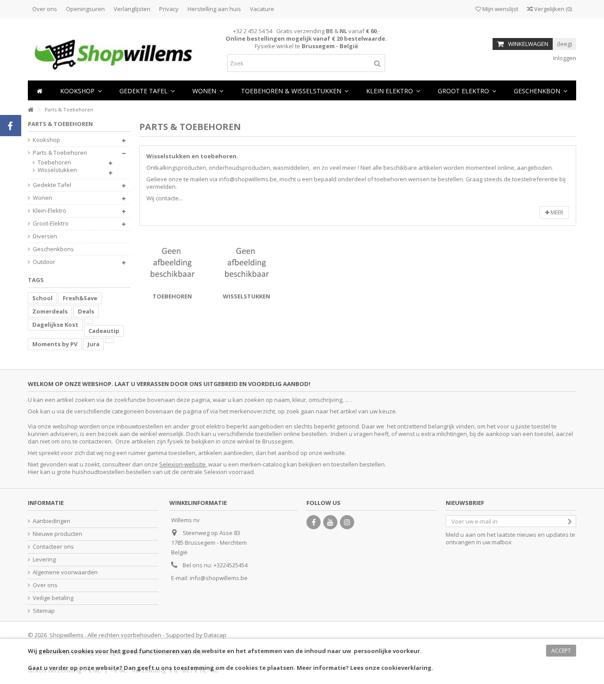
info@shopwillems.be (219, 578)
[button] (207, 90)
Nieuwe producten (57, 534)
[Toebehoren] (172, 262)
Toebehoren (172, 296)
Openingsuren (85, 9)
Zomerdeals (50, 311)
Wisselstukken (246, 296)
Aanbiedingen (51, 521)
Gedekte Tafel (52, 185)
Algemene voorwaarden (65, 572)
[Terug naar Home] (30, 109)
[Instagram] (347, 522)
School (42, 298)
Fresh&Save (80, 298)
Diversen (45, 236)
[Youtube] (330, 522)
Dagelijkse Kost (55, 325)
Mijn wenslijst (499, 9)
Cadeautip (103, 331)
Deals (86, 311)
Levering (44, 559)
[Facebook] (313, 522)
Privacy (169, 9)
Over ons (44, 9)
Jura (93, 344)
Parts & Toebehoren (60, 153)
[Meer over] (88, 321)
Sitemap (44, 611)
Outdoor (44, 262)
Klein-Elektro (49, 210)
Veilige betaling (53, 598)
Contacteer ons (53, 546)
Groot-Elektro (51, 223)
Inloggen (564, 58)
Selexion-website (182, 464)
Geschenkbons (53, 249)
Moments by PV (54, 344)
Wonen (42, 198)
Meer (556, 212)
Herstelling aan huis (214, 9)
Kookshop (46, 140)
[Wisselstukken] (246, 262)
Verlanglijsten (132, 9)
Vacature (262, 9)
